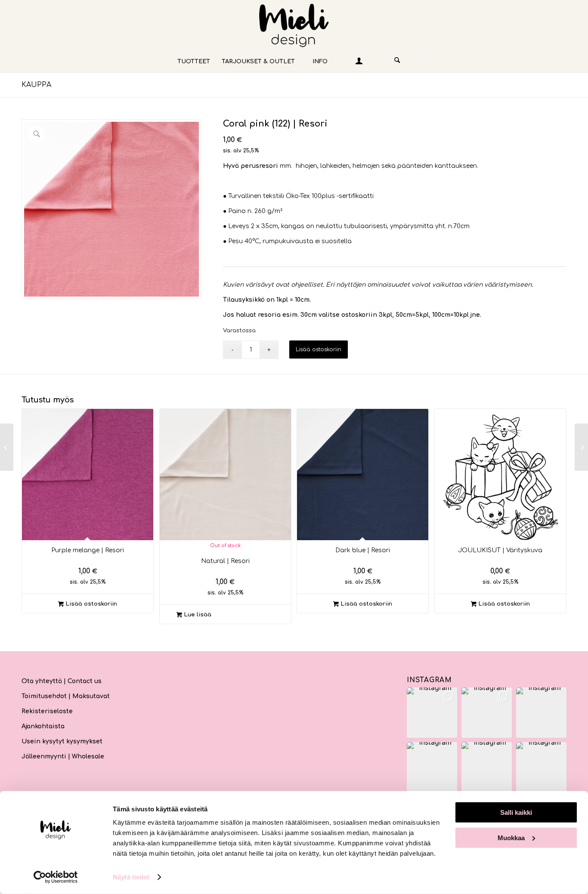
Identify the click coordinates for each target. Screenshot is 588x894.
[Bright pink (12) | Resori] (6, 447)
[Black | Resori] (581, 447)
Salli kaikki (516, 812)
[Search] (397, 61)
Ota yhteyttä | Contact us (62, 681)
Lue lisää (196, 615)
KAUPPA (36, 85)
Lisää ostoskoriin (318, 349)
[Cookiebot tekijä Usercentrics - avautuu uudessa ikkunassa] (55, 877)
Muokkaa (511, 837)
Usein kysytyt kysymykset (62, 741)
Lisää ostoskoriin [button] (90, 604)
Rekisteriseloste (47, 711)
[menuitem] (193, 61)
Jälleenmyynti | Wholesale (63, 756)
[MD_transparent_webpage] (294, 25)
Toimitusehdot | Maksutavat (66, 696)
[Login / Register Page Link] (358, 62)
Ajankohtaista (43, 726)
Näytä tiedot (131, 877)
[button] (432, 712)
